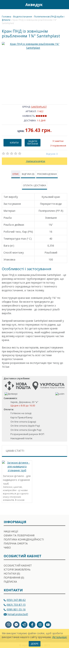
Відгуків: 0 (52, 153)
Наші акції (11, 531)
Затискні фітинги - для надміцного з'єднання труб (17, 479)
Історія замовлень (17, 569)
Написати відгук (35, 161)
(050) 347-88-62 (16, 600)
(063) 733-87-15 (16, 604)
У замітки (57, 141)
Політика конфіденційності (24, 539)
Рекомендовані (47, 174)
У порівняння (58, 145)
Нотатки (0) (12, 573)
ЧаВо (7, 547)
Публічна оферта (16, 543)
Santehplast (39, 106)
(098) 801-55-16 (16, 609)
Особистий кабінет (18, 565)
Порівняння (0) (14, 577)
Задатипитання (32, 142)
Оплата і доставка (34, 185)
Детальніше (59, 637)
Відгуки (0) (28, 174)
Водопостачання (22, 16)
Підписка (10, 581)
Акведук (34, 4)
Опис (15, 174)
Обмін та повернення (19, 535)
